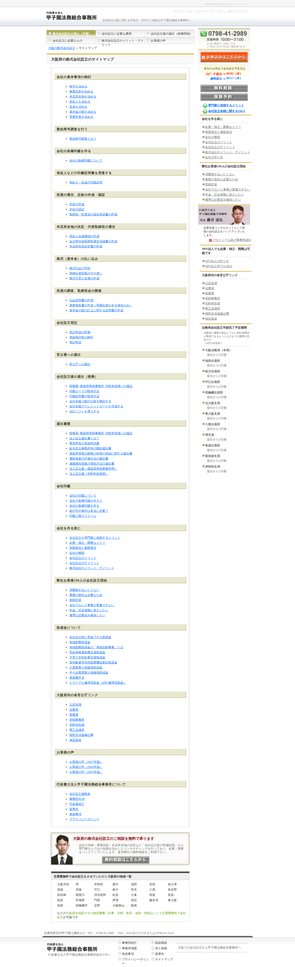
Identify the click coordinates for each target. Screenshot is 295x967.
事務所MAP (77, 799)
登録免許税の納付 (81, 337)
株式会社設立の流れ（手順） (72, 33)
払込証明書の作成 (81, 300)
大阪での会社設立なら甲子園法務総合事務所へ (209, 947)
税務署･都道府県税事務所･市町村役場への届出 (101, 386)
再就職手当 (76, 677)
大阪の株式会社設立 (61, 48)
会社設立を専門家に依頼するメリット (94, 537)
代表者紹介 (76, 804)
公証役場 (75, 704)
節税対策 (75, 600)
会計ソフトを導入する (84, 411)
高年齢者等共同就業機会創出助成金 (93, 662)
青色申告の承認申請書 (84, 443)
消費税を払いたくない (84, 590)
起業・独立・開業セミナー (87, 542)
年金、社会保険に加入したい (88, 610)
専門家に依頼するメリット (226, 105)
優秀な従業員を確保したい (87, 615)
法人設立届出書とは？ (84, 438)
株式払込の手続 (79, 268)
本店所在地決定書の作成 (85, 246)
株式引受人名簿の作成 (84, 278)
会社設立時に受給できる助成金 (90, 637)
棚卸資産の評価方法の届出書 (88, 458)
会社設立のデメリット (84, 563)
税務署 (73, 714)
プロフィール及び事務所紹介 (231, 240)
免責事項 (75, 814)
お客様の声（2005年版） (86, 772)
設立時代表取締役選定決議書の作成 (93, 241)
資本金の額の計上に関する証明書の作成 (96, 310)
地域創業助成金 (79, 642)
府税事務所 (76, 719)
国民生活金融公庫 (81, 735)
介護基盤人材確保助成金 (85, 667)
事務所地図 (129, 948)
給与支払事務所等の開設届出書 (90, 448)
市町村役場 (76, 725)
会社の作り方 (214, 157)
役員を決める (78, 106)
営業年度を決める (81, 117)
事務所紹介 (129, 942)
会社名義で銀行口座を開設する (90, 401)
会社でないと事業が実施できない (91, 605)
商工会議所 (76, 730)
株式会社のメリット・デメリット (91, 568)
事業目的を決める (81, 91)
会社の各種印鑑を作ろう (85, 500)
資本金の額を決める (82, 111)
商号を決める (78, 86)
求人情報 (161, 948)
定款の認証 (76, 209)
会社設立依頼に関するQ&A (226, 111)
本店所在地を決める (82, 96)
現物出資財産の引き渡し (85, 273)
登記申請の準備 (79, 332)
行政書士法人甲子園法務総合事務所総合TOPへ (79, 954)
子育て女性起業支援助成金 (87, 657)
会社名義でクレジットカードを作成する (96, 406)
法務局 (73, 709)
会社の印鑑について (82, 495)
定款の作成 (76, 204)
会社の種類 (76, 553)
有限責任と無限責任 (82, 548)
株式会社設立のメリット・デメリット (123, 42)
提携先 (73, 809)
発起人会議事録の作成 (84, 236)
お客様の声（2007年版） (86, 762)
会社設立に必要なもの (68, 40)
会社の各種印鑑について (85, 160)
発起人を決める (79, 101)
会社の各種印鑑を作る (84, 505)
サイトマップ (164, 959)
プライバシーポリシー (84, 819)
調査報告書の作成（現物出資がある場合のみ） (100, 305)
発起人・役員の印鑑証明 (85, 182)
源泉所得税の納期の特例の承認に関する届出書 (100, 453)
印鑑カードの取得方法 (84, 391)
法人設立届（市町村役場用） (88, 473)
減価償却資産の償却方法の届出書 (91, 463)
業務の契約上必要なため (85, 595)
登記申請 (75, 342)
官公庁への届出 (79, 364)
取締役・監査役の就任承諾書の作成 (93, 214)
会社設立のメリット (82, 558)
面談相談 (161, 942)
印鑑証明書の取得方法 (84, 396)
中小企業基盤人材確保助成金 (88, 672)
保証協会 (75, 740)
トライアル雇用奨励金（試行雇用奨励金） (97, 682)
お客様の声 (158, 40)
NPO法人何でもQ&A (218, 266)
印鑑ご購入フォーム (82, 516)
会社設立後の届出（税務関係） (172, 33)
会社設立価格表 (79, 794)
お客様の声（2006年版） (86, 767)
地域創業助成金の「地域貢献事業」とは (96, 647)
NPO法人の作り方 (217, 261)
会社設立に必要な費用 (117, 33)
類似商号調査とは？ (82, 138)
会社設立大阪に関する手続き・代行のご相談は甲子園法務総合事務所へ (147, 20)
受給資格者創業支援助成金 (87, 652)
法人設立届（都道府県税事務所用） (93, 468)
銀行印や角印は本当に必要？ (88, 510)
